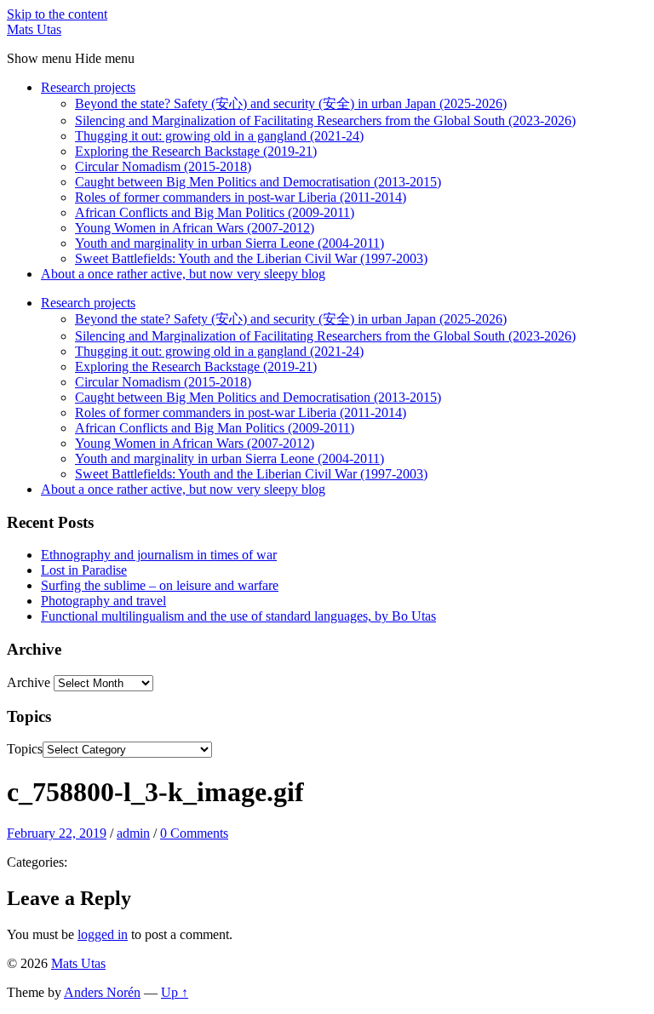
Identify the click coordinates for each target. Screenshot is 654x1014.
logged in (102, 934)
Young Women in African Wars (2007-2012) (194, 228)
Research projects (88, 87)
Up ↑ (174, 992)
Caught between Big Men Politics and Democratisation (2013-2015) (258, 182)
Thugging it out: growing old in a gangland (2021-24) (219, 136)
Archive (28, 682)
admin (133, 833)
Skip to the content (57, 14)
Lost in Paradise (84, 570)
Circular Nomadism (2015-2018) (163, 166)
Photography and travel (103, 600)
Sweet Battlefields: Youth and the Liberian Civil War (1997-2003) (251, 258)
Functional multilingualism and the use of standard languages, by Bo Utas (238, 616)
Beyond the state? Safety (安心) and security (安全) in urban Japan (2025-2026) (291, 103)
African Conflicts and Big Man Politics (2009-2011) (214, 212)
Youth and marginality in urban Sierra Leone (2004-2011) (229, 243)
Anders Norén (102, 992)
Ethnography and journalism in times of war (159, 554)
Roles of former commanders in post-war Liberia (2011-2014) (240, 197)
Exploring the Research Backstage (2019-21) (196, 151)
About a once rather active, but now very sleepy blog (183, 273)
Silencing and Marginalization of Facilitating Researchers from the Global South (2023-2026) (325, 120)
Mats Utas (34, 29)
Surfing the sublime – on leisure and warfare (159, 585)
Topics (25, 749)
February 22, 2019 (56, 833)
